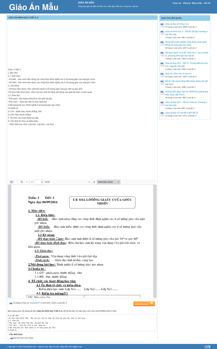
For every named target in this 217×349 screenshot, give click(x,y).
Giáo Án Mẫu (86, 2)
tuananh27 (35, 303)
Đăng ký (187, 3)
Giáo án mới (54, 347)
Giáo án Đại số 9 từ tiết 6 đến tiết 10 (181, 113)
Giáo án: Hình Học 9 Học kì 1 (178, 74)
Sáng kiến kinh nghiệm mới (71, 347)
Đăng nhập (197, 3)
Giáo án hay (43, 347)
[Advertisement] (82, 44)
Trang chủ (176, 3)
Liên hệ (207, 3)
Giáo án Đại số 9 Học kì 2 (177, 24)
